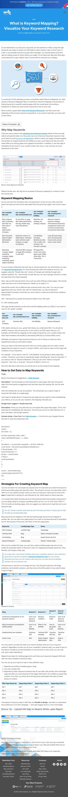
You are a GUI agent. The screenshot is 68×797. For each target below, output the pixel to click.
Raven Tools (28, 33)
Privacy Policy (42, 776)
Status (44, 769)
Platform (42, 774)
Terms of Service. (49, 791)
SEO (34, 19)
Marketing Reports (8, 766)
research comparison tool (38, 557)
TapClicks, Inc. (27, 791)
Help (40, 769)
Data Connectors (9, 769)
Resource (25, 766)
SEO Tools (8, 771)
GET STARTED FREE (33, 5)
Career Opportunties (42, 771)
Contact (42, 766)
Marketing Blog (25, 763)
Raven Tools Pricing (25, 776)
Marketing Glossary (25, 779)
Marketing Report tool (23, 745)
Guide (25, 769)
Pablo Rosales (31, 416)
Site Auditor (8, 763)
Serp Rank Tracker (8, 776)
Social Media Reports (8, 774)
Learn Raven (25, 774)
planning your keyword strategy (35, 133)
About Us (42, 763)
